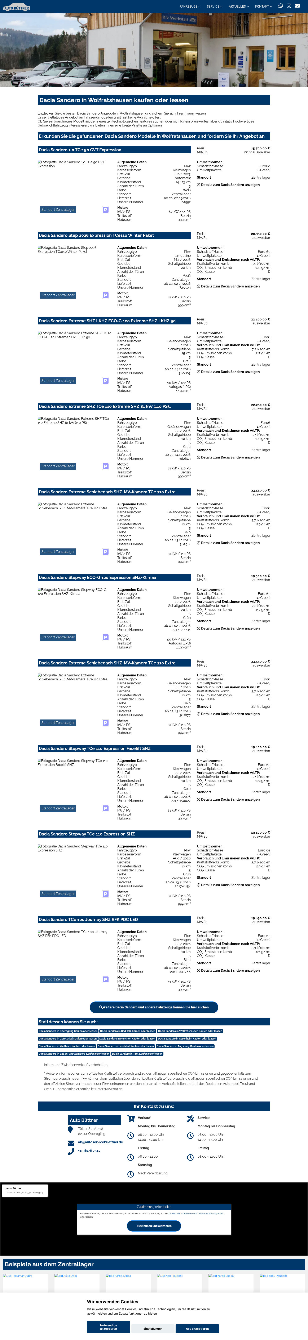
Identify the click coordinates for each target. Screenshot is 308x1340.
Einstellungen (153, 1328)
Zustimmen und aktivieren (154, 1225)
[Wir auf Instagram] (289, 6)
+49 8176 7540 (89, 1151)
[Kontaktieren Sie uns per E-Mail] (297, 6)
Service (213, 6)
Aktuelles (237, 6)
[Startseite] (16, 6)
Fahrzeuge (188, 6)
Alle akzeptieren (197, 1328)
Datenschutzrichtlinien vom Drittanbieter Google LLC (196, 1213)
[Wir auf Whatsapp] (280, 6)
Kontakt (262, 6)
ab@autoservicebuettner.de (100, 1142)
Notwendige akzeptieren (108, 1327)
